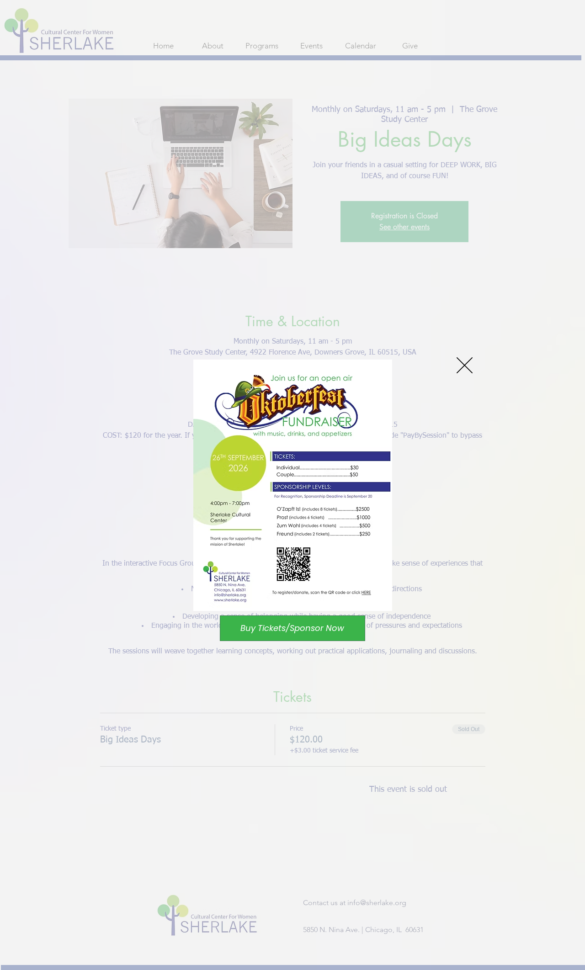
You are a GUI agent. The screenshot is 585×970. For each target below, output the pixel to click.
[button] (465, 365)
